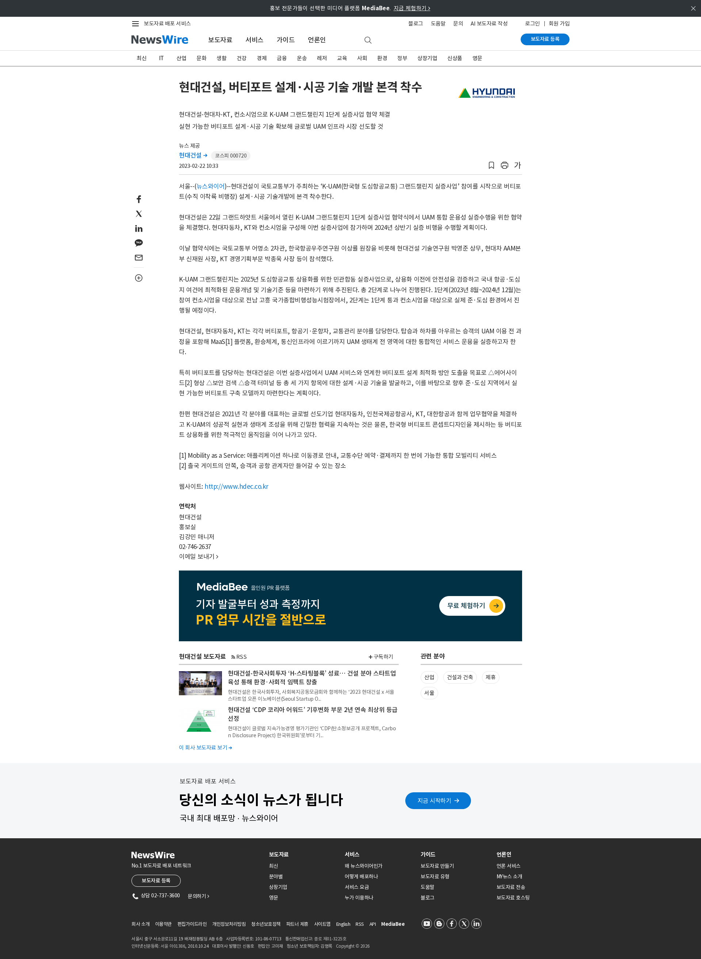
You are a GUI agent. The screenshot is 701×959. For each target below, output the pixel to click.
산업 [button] (429, 677)
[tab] (304, 854)
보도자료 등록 (545, 39)
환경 (382, 58)
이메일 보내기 (198, 557)
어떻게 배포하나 (361, 876)
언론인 (317, 40)
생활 (221, 58)
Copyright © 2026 (353, 946)
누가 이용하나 (359, 897)
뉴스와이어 (210, 186)
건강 (241, 58)
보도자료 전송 (511, 887)
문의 (458, 23)
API (372, 924)
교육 (342, 58)
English (343, 924)
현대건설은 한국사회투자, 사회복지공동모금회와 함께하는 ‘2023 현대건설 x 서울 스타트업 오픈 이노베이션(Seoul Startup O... (311, 695)
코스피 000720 (230, 155)
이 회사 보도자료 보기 (205, 747)
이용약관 (163, 924)
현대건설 (193, 155)
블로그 (415, 23)
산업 (181, 58)
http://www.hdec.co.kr (236, 487)
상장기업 (427, 58)
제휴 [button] (490, 677)
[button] (491, 165)
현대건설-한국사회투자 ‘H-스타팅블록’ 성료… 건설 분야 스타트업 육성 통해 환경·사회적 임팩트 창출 (312, 677)
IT (161, 58)
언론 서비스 (509, 866)
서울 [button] (429, 692)
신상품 (454, 58)
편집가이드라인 (192, 924)
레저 (322, 58)
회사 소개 (140, 924)
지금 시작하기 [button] (434, 800)
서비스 (254, 40)
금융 (282, 58)
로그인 (532, 23)
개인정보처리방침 (229, 924)
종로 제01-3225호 (330, 938)
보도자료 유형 (435, 876)
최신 (141, 58)
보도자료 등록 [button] (156, 880)
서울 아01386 (173, 946)
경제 (262, 58)
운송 (302, 58)
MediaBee (393, 924)
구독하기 (383, 656)
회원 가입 (559, 23)
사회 (362, 58)
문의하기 (198, 896)
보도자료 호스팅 (513, 897)
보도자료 (220, 40)
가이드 (286, 40)
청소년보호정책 (266, 924)
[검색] (368, 40)
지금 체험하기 (412, 8)
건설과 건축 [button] (460, 677)
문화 (201, 58)
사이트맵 (322, 924)
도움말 (438, 23)
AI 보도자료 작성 (489, 23)
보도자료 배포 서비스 (167, 23)
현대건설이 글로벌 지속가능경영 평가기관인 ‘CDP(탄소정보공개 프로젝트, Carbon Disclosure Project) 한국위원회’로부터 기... (312, 731)
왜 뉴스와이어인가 (364, 866)
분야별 (276, 876)
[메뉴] (136, 24)
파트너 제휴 (297, 924)
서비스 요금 (357, 887)
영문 (477, 58)
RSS (241, 656)
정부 (402, 58)
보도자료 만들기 (437, 866)
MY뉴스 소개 (509, 876)
